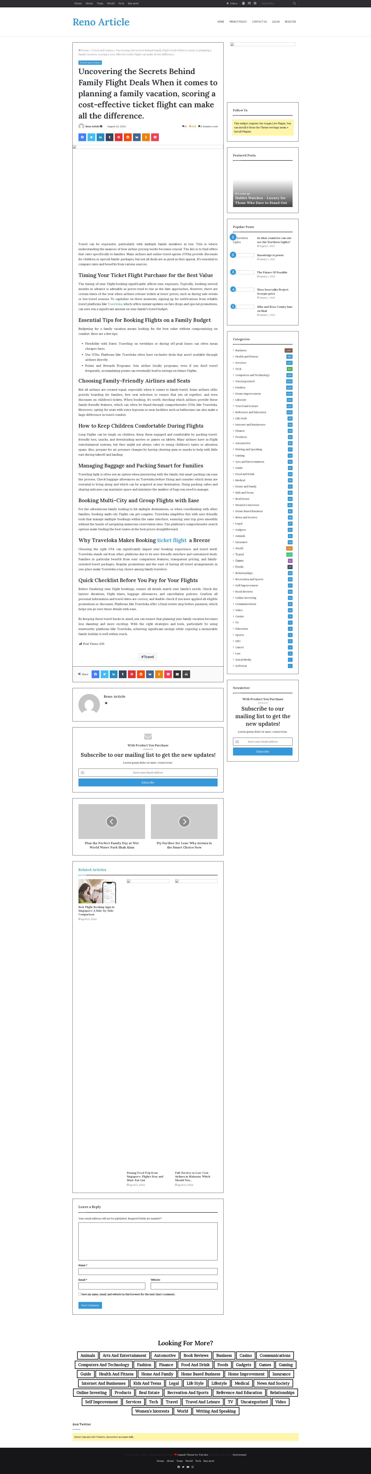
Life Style (241, 418)
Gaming (240, 455)
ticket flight (171, 540)
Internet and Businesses (250, 424)
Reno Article (92, 126)
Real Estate (242, 498)
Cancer (239, 647)
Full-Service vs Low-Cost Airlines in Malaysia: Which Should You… (192, 1176)
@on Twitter (81, 1424)
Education (241, 628)
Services (240, 362)
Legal (238, 523)
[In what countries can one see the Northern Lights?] (243, 243)
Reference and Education (250, 412)
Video (239, 610)
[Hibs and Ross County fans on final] (243, 312)
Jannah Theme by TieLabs (192, 1454)
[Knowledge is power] (243, 260)
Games (239, 560)
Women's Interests (247, 504)
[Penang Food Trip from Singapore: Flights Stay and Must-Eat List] (148, 1024)
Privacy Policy (238, 21)
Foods (239, 567)
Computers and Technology (252, 375)
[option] (263, 186)
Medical (240, 480)
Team (100, 3)
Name (82, 1265)
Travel (149, 657)
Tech (121, 3)
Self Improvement (246, 585)
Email (82, 1279)
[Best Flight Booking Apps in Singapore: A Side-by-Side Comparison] (99, 891)
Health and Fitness (246, 356)
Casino (239, 616)
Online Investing (245, 597)
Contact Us (259, 21)
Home (78, 3)
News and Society (246, 517)
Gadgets (240, 529)
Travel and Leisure (102, 50)
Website (155, 1279)
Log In (276, 21)
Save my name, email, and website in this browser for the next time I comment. (128, 1294)
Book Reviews (244, 591)
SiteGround (239, 1454)
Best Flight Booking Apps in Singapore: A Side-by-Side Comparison (96, 910)
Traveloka (115, 304)
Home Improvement (248, 393)
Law (237, 653)
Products (241, 436)
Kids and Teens (244, 492)
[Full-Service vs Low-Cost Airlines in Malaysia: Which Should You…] (196, 1024)
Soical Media (243, 659)
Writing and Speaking (248, 449)
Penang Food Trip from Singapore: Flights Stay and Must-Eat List (145, 1176)
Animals (240, 535)
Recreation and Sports (249, 579)
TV (237, 622)
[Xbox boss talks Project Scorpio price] (243, 295)
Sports (239, 634)
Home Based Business (249, 511)
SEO (238, 641)
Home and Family (245, 486)
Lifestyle (240, 399)
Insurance (241, 542)
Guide (239, 467)
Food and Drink (244, 474)
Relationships (244, 573)
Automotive (243, 443)
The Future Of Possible (272, 272)
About (89, 3)
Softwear (241, 665)
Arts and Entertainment (249, 461)
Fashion (240, 387)
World (110, 3)
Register (290, 21)
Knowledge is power (270, 255)
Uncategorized (244, 381)
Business (241, 350)
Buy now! (133, 3)
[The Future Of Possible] (243, 277)
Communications (245, 603)
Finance (240, 430)
